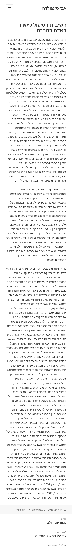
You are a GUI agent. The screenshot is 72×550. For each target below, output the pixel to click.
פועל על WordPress (57, 545)
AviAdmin (20, 510)
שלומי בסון (56, 242)
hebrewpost (37, 510)
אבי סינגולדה (54, 8)
